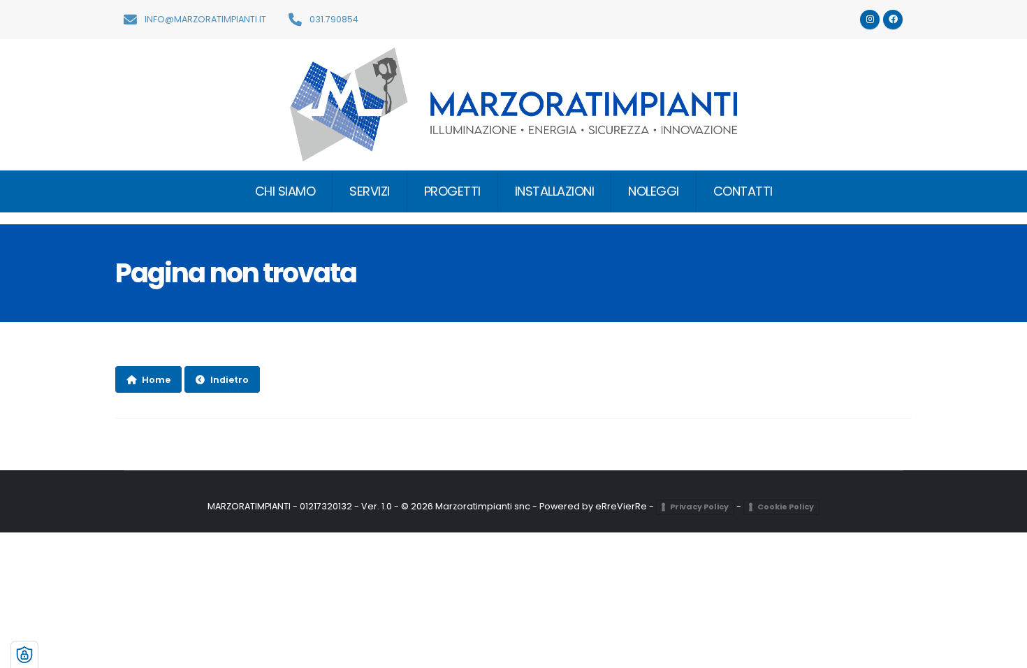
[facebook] (893, 19)
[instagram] (870, 19)
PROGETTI (452, 191)
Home (156, 380)
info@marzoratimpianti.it (204, 19)
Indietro (229, 380)
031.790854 (332, 19)
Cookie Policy (785, 506)
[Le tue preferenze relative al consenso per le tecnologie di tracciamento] (24, 654)
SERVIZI (369, 191)
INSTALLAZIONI (555, 191)
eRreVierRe (621, 506)
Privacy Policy (699, 506)
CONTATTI (743, 191)
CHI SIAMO (285, 191)
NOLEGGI (653, 191)
